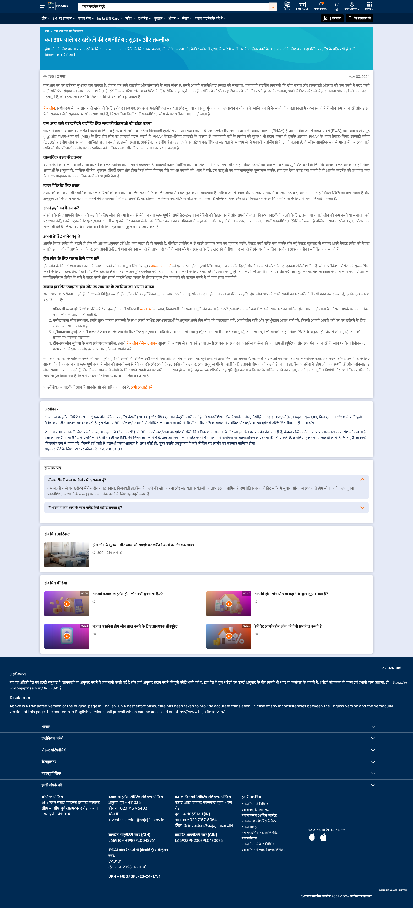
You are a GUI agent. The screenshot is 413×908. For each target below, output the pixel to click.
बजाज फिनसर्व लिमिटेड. (255, 804)
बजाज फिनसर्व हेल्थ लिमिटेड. (258, 844)
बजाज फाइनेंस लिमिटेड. (255, 810)
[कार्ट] (336, 4)
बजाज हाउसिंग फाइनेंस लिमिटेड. (260, 833)
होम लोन (49, 108)
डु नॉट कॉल (335, 18)
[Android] (312, 838)
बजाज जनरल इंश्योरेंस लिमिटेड (259, 815)
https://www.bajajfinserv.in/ (199, 712)
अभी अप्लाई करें (141, 387)
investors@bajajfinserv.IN (210, 825)
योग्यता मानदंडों (161, 266)
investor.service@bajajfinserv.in (136, 819)
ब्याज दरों (146, 309)
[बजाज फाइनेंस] (58, 6)
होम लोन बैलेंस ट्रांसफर (142, 343)
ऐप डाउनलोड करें (362, 18)
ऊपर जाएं (394, 668)
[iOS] (323, 838)
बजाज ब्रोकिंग (249, 838)
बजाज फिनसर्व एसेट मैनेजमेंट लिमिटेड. (263, 850)
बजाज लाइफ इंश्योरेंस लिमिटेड (259, 821)
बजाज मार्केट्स (250, 827)
